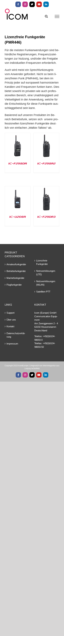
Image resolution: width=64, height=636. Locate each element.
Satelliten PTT (43, 291)
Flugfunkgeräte (14, 284)
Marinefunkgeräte (15, 278)
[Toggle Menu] (57, 16)
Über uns (11, 319)
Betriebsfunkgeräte (16, 271)
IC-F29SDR (17, 163)
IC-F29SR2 (46, 163)
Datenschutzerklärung (16, 335)
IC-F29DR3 (46, 216)
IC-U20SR (17, 216)
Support (10, 312)
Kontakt (10, 326)
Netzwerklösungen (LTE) (45, 273)
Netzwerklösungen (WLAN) (45, 283)
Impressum (12, 343)
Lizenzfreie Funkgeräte (42, 262)
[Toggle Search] (46, 16)
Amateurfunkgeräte (16, 264)
